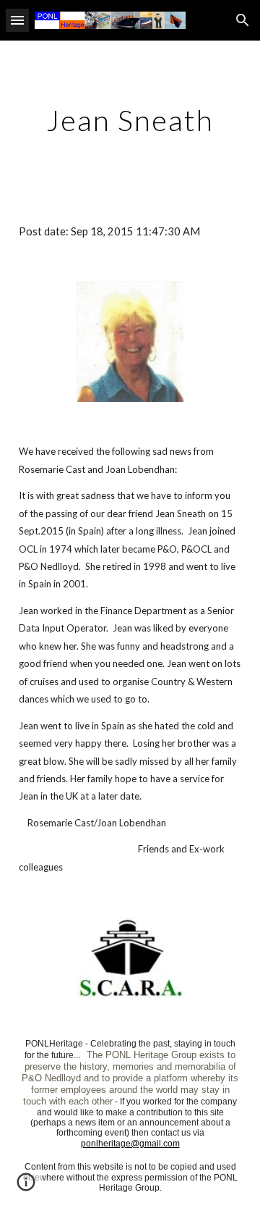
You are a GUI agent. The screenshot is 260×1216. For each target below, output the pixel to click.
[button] (17, 20)
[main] (130, 120)
